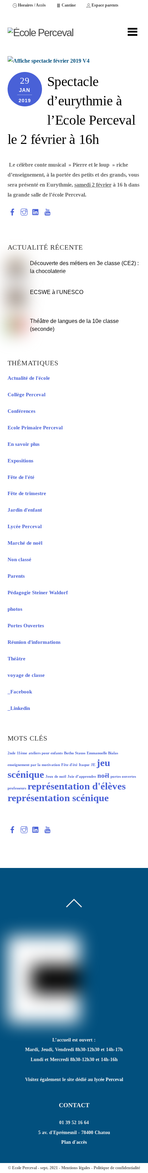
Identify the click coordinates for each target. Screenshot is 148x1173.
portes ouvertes (123, 776)
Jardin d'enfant (25, 510)
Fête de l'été (21, 477)
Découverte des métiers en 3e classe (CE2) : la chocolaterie (84, 267)
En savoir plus (24, 444)
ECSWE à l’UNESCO (56, 292)
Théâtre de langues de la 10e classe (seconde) (74, 325)
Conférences (21, 411)
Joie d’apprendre (81, 776)
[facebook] (12, 210)
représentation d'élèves (77, 786)
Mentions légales (75, 1167)
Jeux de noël (55, 776)
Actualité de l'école (29, 378)
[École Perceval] (40, 32)
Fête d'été (69, 765)
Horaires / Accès (31, 5)
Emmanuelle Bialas (102, 753)
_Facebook (20, 691)
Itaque (84, 765)
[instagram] (24, 210)
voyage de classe (26, 675)
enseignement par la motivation (34, 765)
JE (93, 765)
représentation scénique (58, 797)
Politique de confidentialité (117, 1167)
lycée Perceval (108, 1079)
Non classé (19, 559)
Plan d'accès (74, 1142)
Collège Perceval (26, 394)
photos (15, 609)
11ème (22, 753)
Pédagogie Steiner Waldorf (38, 592)
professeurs (17, 788)
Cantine (68, 5)
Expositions (20, 460)
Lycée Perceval (25, 526)
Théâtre (16, 658)
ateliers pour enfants (46, 753)
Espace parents (104, 5)
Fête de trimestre (27, 493)
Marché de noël (25, 543)
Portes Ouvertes (26, 625)
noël (103, 775)
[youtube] (47, 210)
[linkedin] (36, 210)
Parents (16, 576)
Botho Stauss (74, 753)
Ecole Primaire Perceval (35, 427)
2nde (11, 753)
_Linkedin (19, 708)
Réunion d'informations (34, 642)
